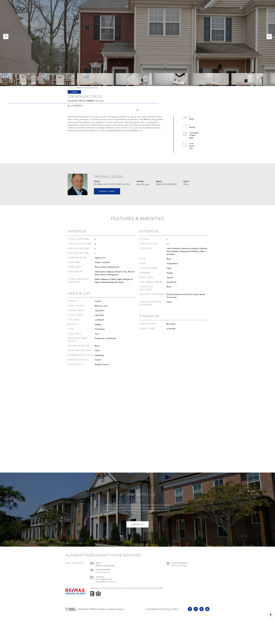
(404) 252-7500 (104, 572)
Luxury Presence (116, 609)
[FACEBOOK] (190, 609)
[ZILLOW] (207, 609)
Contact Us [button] (137, 524)
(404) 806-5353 (181, 565)
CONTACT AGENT (107, 191)
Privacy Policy (171, 609)
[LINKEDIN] (201, 609)
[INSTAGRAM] (196, 609)
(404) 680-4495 (143, 184)
